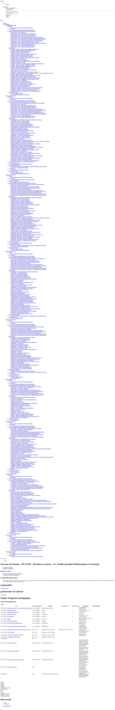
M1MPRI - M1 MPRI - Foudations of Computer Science (23, 451)
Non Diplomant (12, 168)
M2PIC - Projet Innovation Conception (19, 417)
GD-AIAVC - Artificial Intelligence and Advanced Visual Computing (25, 542)
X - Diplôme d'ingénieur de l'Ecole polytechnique (21, 478)
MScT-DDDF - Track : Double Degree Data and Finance (23, 33)
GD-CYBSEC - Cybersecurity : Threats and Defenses (22, 482)
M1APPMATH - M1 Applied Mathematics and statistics (23, 337)
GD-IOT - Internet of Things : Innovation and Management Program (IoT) (26, 488)
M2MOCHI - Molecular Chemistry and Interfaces (21, 520)
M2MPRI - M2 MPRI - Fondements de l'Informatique (22, 148)
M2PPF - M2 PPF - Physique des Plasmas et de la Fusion (23, 83)
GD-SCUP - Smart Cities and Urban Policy (20, 489)
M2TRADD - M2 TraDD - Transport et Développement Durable (24, 160)
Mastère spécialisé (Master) (14, 165)
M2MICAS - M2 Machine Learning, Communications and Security (25, 359)
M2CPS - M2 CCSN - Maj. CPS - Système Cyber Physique (23, 69)
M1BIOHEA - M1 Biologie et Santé (19, 272)
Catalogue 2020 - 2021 (11, 421)
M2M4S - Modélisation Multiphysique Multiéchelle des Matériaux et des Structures (28, 515)
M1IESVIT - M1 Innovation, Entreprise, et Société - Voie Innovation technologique (28, 500)
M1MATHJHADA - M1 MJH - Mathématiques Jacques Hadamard (25, 127)
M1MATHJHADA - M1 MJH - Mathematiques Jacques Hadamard (25, 57)
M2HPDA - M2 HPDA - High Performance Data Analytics (23, 461)
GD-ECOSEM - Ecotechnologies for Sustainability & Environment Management (28, 545)
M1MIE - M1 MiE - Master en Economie (20, 60)
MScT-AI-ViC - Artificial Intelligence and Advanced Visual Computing (26, 386)
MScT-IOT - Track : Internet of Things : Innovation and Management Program (27, 39)
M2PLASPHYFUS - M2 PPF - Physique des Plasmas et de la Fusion (25, 153)
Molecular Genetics (12, 610)
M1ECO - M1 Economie (16, 400)
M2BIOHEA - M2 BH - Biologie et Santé (20, 134)
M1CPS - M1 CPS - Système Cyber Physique (20, 123)
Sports (5, 673)
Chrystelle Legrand (5, 588)
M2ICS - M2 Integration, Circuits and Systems (21, 355)
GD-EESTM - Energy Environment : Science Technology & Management (26, 485)
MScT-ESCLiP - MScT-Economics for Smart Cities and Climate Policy (26, 192)
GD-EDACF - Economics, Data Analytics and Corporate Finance (25, 546)
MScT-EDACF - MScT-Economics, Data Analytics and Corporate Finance (27, 190)
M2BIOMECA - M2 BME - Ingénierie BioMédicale (22, 135)
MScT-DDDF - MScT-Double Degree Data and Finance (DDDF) (25, 186)
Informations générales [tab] (8, 567)
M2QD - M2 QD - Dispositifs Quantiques (20, 86)
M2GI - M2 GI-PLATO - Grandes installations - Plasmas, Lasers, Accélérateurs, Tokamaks (30, 141)
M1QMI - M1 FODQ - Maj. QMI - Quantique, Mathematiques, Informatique (27, 63)
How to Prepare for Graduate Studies (16, 659)
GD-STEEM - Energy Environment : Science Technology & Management (26, 550)
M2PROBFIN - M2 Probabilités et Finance (20, 307)
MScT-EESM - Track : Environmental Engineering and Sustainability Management (28, 38)
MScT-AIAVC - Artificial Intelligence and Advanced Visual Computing (26, 428)
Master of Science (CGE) (14, 162)
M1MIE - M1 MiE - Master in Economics (20, 404)
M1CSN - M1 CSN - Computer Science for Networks (22, 441)
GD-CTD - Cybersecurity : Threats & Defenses (21, 543)
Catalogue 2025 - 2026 (11, 95)
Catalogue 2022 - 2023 (11, 319)
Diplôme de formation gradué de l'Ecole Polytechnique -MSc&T (22, 31)
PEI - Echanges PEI (15, 378)
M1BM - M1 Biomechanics (17, 398)
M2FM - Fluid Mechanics (16, 512)
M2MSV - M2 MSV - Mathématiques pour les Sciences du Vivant (25, 79)
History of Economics (12, 621)
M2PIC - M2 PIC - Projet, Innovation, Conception (21, 152)
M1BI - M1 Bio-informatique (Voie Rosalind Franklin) (22, 493)
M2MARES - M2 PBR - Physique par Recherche (21, 144)
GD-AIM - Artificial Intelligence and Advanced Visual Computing (25, 481)
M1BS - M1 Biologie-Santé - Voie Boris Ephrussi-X (22, 494)
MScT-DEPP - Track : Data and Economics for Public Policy (24, 34)
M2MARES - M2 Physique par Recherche (20, 295)
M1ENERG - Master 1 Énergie (17, 402)
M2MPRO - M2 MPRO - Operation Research (21, 465)
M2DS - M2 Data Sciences (17, 350)
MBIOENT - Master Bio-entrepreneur (19, 531)
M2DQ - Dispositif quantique (17, 509)
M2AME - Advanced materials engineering (20, 505)
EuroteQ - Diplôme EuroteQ (17, 93)
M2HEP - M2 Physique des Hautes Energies (20, 294)
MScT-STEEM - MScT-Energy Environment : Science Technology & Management (28, 195)
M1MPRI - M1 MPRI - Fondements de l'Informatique (22, 130)
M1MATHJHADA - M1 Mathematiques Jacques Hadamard (23, 342)
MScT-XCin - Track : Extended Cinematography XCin (22, 46)
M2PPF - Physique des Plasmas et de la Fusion (21, 525)
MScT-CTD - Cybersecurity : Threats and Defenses (22, 387)
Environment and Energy (13, 612)
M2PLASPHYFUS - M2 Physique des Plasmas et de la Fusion (24, 306)
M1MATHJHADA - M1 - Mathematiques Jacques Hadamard (24, 403)
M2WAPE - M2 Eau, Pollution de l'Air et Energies (21, 313)
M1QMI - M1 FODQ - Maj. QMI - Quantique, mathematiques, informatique (27, 556)
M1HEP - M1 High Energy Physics (18, 341)
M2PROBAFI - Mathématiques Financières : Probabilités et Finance (25, 526)
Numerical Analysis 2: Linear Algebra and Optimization (20, 608)
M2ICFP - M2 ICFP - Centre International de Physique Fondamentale (25, 75)
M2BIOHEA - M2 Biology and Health (19, 345)
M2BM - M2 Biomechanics (17, 406)
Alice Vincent (3, 594)
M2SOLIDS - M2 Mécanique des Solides (20, 312)
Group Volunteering (12, 642)
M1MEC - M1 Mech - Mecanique (18, 58)
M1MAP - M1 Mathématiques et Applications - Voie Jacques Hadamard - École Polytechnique (31, 448)
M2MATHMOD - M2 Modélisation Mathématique (22, 298)
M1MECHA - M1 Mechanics (17, 343)
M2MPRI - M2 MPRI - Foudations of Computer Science (23, 464)
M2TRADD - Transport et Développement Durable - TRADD (24, 530)
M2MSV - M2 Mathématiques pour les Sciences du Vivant (23, 302)
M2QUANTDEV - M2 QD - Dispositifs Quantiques (22, 156)
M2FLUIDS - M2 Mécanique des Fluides (20, 292)
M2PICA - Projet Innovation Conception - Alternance (22, 524)
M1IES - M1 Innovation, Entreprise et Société (20, 277)
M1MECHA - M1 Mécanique (17, 280)
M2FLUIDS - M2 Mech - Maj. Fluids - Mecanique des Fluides (24, 72)
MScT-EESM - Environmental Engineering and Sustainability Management (27, 391)
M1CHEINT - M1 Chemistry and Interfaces (20, 338)
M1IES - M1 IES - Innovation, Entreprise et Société (22, 56)
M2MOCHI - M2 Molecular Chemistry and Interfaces (22, 360)
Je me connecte (9, 9)
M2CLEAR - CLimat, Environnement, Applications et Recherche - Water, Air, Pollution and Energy (32, 457)
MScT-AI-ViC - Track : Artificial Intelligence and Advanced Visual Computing (27, 103)
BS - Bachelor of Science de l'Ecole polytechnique (21, 253)
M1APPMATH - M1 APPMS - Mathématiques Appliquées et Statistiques (26, 119)
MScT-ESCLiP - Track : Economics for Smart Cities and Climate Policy (26, 111)
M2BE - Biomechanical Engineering (19, 506)
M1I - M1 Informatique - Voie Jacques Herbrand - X (22, 445)
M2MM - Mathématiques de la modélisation (20, 519)
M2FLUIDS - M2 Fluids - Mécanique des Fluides (21, 140)
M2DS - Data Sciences (16, 410)
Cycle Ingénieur (12, 28)
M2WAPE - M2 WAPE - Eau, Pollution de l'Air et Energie (23, 240)
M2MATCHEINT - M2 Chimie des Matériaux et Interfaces (23, 296)
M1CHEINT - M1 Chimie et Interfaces (19, 274)
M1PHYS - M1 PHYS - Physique (18, 62)
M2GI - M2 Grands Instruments (18, 293)
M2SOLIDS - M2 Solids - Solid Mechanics (20, 366)
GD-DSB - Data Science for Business (19, 483)
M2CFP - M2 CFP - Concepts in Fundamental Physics (22, 408)
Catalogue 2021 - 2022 (11, 379)
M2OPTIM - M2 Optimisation (17, 304)
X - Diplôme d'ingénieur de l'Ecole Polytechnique (21, 554)
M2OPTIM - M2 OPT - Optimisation (19, 80)
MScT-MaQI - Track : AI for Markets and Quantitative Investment (25, 42)
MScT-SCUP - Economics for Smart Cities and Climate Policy (24, 435)
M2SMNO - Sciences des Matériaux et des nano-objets (22, 528)
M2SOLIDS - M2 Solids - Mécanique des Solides (21, 159)
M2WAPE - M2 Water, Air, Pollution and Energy (21, 367)
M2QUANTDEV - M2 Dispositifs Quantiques (21, 310)
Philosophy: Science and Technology (16, 635)
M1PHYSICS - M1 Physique (17, 283)
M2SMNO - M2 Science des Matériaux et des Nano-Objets (23, 311)
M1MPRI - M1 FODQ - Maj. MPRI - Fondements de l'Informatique (25, 61)
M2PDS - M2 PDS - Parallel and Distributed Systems (22, 466)
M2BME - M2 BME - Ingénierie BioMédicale (21, 67)
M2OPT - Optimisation (16, 521)
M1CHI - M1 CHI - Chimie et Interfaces (19, 52)
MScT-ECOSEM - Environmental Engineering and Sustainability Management (27, 432)
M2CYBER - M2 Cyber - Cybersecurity (19, 459)
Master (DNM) (12, 48)
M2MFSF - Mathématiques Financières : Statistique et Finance (24, 518)
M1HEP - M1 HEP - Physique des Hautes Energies (22, 55)
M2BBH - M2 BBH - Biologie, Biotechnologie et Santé (23, 66)
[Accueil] (2, 1)
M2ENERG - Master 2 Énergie (17, 411)
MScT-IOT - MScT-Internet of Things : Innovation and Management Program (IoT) (28, 194)
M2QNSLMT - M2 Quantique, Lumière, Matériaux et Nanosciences (25, 308)
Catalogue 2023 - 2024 (11, 251)
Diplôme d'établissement (14, 180)
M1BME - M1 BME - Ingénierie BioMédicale (21, 51)
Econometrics (11, 616)
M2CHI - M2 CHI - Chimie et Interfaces (19, 68)
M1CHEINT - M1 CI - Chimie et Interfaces (20, 122)
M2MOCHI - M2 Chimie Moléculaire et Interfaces (21, 300)
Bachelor (10, 26)
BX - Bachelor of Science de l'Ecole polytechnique (22, 27)
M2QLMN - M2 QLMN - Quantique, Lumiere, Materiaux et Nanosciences (27, 87)
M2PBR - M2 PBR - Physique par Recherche (20, 81)
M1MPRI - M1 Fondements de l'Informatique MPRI (22, 282)
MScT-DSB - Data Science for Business (19, 388)
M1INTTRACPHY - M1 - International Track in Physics (23, 447)
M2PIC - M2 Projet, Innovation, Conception (20, 305)
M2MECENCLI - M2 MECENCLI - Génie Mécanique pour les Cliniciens (27, 147)
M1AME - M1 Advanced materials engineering (21, 491)
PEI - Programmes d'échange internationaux (20, 94)
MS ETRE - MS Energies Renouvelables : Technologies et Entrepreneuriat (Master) (28, 166)
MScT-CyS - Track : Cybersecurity (18, 32)
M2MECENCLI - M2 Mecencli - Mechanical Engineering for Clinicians (26, 357)
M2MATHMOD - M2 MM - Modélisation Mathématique (23, 76)
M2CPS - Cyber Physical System (18, 409)
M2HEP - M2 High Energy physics (18, 354)
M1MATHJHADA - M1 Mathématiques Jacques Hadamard (23, 278)
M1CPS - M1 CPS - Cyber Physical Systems (20, 339)
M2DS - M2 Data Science (16, 290)
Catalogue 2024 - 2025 (11, 174)
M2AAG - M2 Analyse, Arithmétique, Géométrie (21, 284)
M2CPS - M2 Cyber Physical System (19, 348)
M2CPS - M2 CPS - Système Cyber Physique (20, 137)
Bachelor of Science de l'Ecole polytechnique (12, 573)
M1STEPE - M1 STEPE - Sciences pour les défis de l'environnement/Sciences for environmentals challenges (34, 503)
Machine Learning (12, 614)
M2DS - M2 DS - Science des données (19, 70)
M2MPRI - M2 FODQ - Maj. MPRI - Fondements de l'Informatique (25, 77)
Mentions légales (6, 706)
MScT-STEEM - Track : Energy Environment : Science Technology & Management (29, 43)
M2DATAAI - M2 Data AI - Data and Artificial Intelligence (23, 349)
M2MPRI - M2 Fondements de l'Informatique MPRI (22, 301)
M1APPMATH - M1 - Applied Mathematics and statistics (23, 397)
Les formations (6, 24)
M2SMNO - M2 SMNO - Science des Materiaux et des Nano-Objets (25, 88)
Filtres (2, 604)
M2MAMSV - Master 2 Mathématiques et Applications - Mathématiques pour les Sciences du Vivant (32, 516)
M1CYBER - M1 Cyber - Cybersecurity (19, 442)
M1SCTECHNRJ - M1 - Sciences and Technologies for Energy (24, 454)
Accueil (4, 22)
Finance (10, 619)
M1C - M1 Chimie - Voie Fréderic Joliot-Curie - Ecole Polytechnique (25, 495)
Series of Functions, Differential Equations (17, 626)
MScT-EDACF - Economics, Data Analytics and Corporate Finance (25, 390)
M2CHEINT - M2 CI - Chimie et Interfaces (20, 136)
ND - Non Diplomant (15, 374)
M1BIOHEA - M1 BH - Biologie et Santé (20, 121)
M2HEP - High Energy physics (17, 513)
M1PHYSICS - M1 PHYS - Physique (19, 131)
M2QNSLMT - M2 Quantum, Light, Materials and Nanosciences (25, 365)
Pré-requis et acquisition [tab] (8, 568)
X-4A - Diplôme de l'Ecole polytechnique (20, 182)
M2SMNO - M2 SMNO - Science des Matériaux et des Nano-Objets (25, 158)
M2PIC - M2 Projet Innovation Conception (20, 363)
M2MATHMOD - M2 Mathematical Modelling (21, 356)
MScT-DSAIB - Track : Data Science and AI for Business (23, 36)
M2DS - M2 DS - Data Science (17, 138)
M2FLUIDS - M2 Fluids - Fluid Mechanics (20, 353)
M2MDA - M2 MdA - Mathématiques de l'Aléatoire (22, 415)
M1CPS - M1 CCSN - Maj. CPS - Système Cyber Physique (23, 54)
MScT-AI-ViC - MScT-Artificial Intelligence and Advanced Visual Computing (27, 184)
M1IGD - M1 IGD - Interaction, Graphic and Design (22, 446)
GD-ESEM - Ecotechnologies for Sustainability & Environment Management (27, 487)
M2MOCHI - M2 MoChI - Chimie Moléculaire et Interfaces (23, 226)
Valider (7, 15)
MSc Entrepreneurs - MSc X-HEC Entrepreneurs (21, 164)
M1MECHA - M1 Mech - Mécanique (19, 128)
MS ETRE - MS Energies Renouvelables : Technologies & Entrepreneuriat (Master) (28, 372)
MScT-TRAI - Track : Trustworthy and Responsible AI (22, 44)
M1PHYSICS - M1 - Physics (17, 453)
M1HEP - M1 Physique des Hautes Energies (20, 276)
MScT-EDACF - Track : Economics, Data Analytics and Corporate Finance (27, 37)
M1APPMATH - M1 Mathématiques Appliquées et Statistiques (24, 271)
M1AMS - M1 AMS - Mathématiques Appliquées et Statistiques (24, 49)
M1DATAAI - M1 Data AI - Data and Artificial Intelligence (23, 399)
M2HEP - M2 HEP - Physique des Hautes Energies (22, 74)
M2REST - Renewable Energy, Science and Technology (23, 371)
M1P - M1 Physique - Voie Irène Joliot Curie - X (21, 452)
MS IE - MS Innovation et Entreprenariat (19, 167)
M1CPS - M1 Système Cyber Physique (19, 275)
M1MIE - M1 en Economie (17, 281)
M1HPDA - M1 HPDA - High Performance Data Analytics (23, 444)
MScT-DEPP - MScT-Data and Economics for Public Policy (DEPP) (25, 188)
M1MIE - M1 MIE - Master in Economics (20, 344)
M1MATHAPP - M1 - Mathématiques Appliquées (21, 449)
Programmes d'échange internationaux (11, 574)
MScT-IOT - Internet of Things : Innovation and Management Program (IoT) (27, 393)
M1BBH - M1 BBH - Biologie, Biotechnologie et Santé (23, 50)
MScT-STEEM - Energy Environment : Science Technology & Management (27, 394)
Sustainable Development (13, 651)
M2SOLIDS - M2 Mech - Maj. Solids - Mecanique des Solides (24, 89)
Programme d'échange (13, 92)
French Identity (11, 632)
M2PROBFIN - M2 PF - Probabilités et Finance (21, 85)
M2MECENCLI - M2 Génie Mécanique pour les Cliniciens (23, 299)
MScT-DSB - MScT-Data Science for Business (21, 189)
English (7, 4)
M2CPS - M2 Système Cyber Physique (19, 289)
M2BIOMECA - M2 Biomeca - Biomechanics (21, 347)
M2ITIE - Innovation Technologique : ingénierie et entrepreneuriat (25, 514)
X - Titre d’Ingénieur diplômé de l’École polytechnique (22, 30)
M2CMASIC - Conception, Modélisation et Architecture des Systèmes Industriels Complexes (30, 508)
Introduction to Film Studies (14, 637)
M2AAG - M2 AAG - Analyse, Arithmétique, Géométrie (23, 64)
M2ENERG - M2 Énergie (16, 351)
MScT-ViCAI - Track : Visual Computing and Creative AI (23, 45)
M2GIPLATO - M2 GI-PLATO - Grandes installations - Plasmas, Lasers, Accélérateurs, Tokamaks (32, 73)
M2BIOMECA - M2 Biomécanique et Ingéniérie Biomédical (24, 287)
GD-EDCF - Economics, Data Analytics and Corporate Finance (24, 484)
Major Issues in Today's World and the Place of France (19, 629)
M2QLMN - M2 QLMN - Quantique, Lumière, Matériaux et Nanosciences (27, 155)
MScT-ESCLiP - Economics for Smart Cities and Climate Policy (24, 392)
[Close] (1, 678)
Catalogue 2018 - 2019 (11, 534)
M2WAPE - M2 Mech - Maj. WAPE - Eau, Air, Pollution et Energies (25, 91)
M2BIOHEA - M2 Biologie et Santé (19, 286)
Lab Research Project (12, 667)
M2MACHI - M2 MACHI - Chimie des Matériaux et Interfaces (24, 221)
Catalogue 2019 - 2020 (11, 473)
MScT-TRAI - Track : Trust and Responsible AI (21, 115)
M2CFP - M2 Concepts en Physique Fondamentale (22, 288)
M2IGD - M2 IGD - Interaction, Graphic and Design (22, 414)
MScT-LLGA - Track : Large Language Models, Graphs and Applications (26, 40)
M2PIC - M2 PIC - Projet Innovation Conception (21, 82)
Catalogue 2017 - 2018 (11, 551)
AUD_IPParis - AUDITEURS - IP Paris (19, 170)
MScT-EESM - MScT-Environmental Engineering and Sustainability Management (28, 191)
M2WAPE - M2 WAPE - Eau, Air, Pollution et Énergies (23, 161)
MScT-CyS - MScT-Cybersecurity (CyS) (19, 185)
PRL (6, 638)
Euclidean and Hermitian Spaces (15, 623)
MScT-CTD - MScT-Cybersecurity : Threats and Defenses (23, 259)
